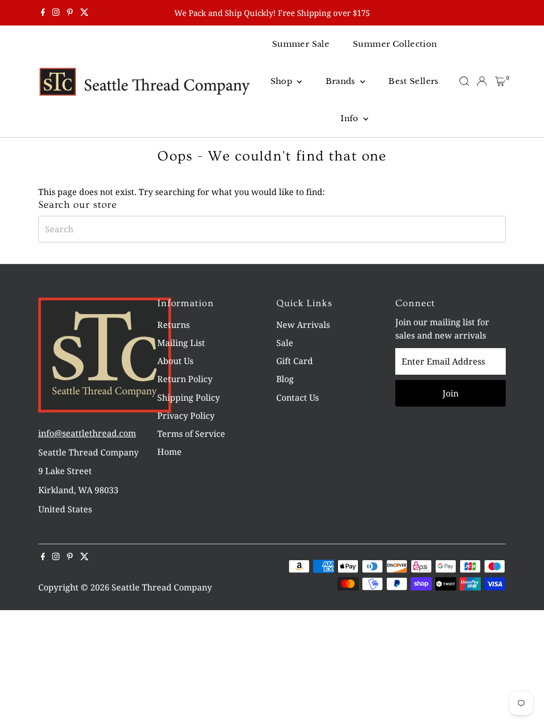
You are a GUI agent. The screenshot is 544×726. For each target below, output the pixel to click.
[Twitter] (84, 13)
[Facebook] (43, 13)
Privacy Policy (186, 415)
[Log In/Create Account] (482, 81)
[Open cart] (500, 81)
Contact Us (297, 397)
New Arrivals (303, 325)
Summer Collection (395, 44)
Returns (173, 325)
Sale (284, 343)
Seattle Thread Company (162, 587)
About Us (175, 361)
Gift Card (294, 361)
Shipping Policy (188, 397)
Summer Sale (300, 44)
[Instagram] (55, 13)
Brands (342, 81)
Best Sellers (413, 81)
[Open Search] (464, 81)
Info (351, 118)
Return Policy (184, 379)
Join (450, 393)
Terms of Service (191, 434)
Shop (282, 81)
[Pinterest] (69, 13)
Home (169, 452)
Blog (285, 379)
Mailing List (181, 343)
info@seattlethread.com (87, 433)
